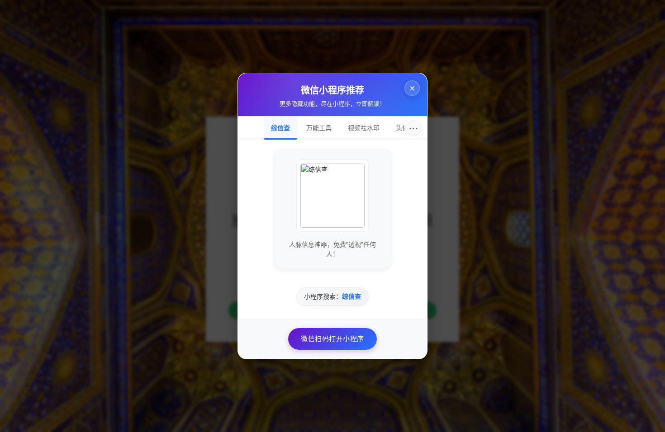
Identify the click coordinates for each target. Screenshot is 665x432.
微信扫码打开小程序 (332, 339)
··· (413, 128)
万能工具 (319, 127)
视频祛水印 (364, 127)
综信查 (280, 127)
